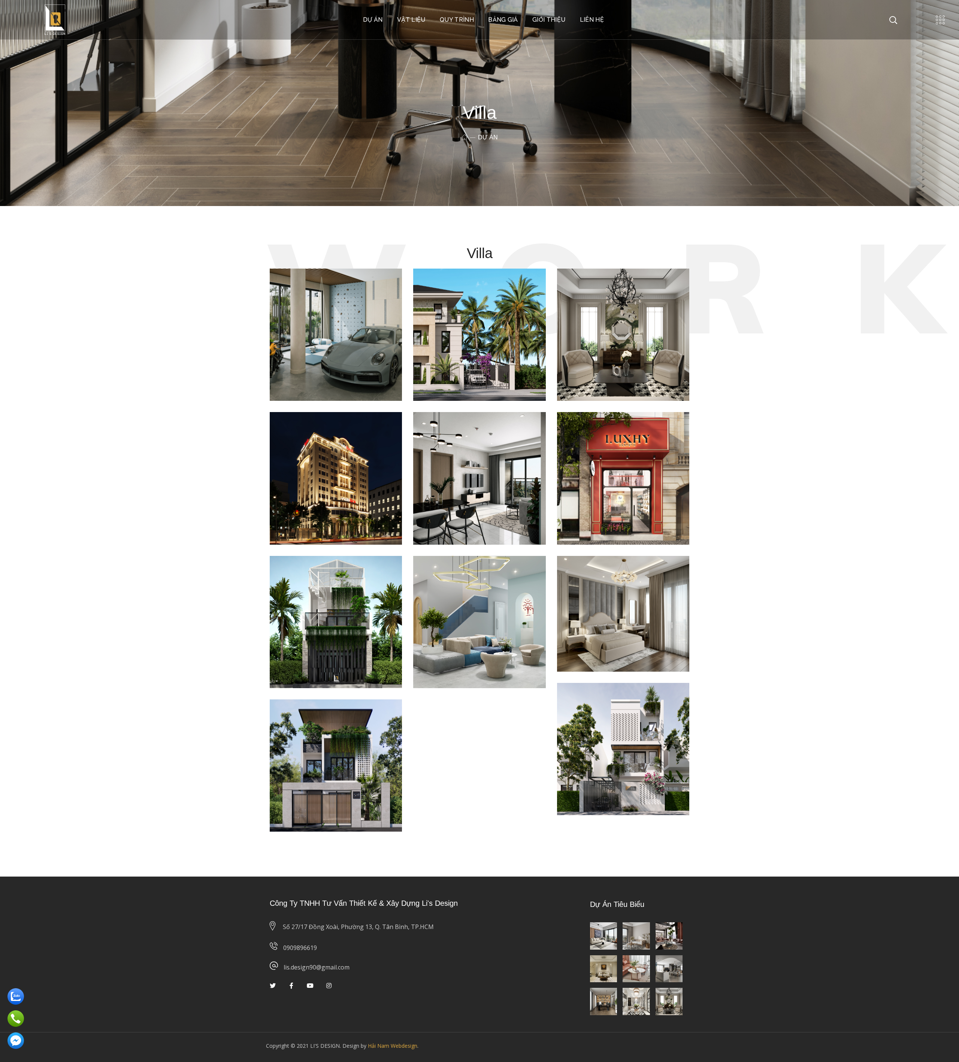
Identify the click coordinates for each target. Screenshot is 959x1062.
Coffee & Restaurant (310, 304)
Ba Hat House (601, 574)
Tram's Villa (452, 287)
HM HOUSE (596, 701)
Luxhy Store (597, 430)
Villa (342, 298)
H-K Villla (304, 287)
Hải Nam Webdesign (392, 1045)
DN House (306, 717)
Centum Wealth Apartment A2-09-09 (472, 436)
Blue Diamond (602, 287)
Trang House (312, 574)
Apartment (317, 298)
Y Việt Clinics (455, 574)
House (362, 298)
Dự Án (291, 298)
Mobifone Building (324, 430)
